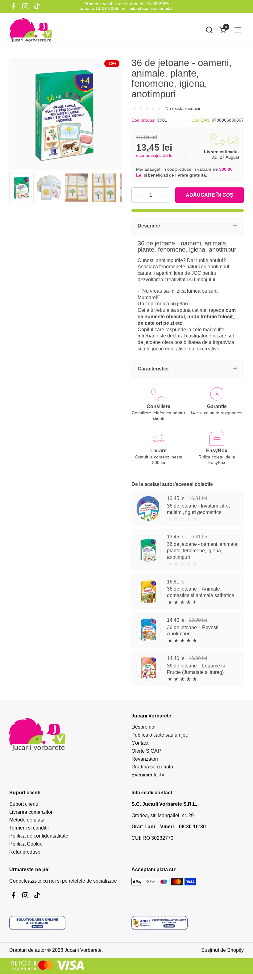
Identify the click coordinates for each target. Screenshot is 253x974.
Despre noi (143, 726)
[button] (209, 30)
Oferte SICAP (146, 751)
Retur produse (24, 852)
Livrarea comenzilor (30, 812)
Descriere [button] (149, 225)
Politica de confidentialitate (38, 835)
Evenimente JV (148, 774)
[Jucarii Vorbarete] (30, 30)
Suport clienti (23, 804)
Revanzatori (144, 759)
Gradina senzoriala (152, 766)
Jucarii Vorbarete (83, 950)
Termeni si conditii (29, 827)
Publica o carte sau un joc (159, 735)
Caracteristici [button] (153, 368)
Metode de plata (26, 819)
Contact (139, 743)
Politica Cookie (26, 844)
